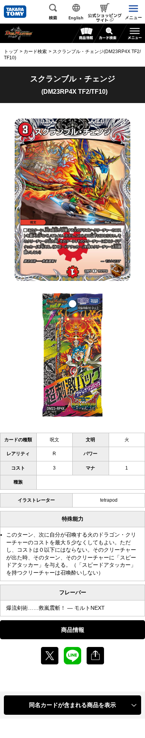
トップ (11, 51)
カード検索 (35, 51)
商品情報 (72, 629)
